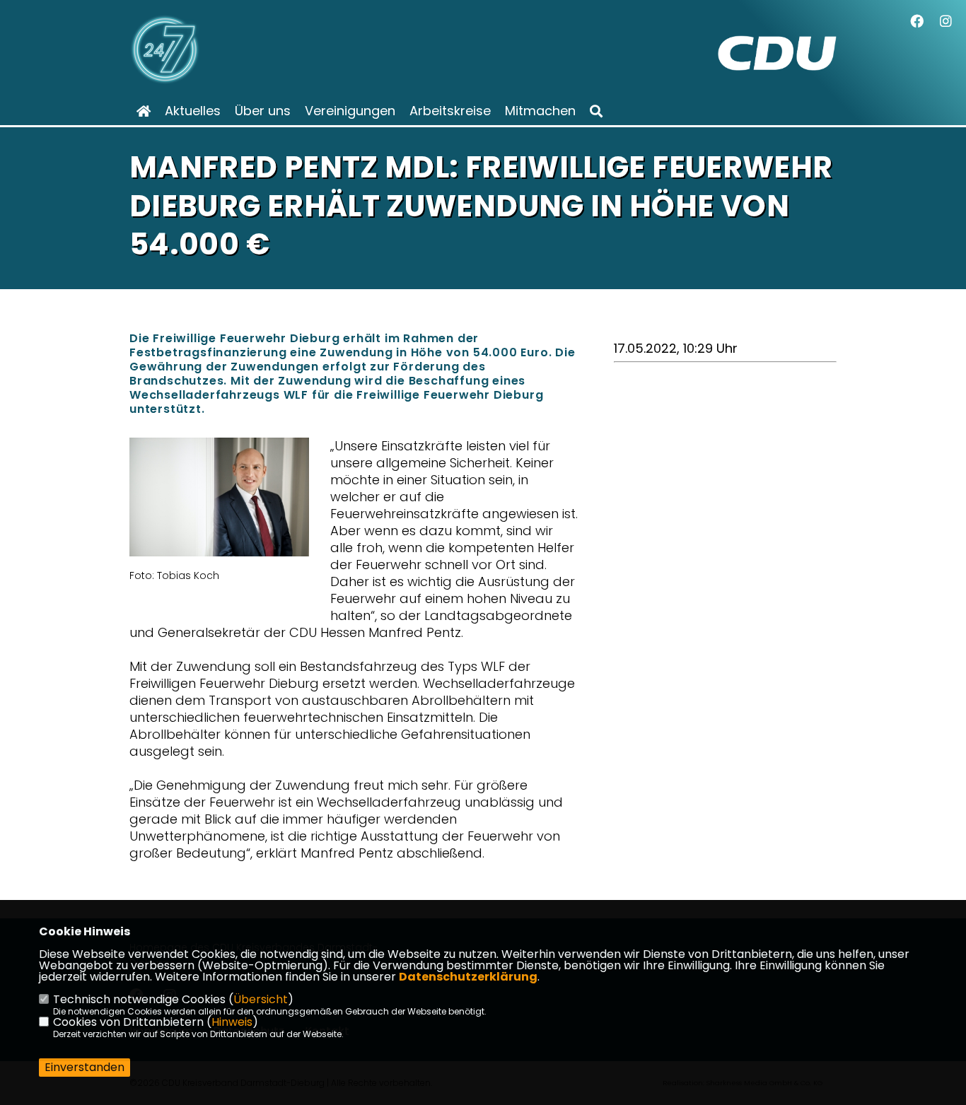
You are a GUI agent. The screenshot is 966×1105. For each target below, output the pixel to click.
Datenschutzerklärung (468, 977)
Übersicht (260, 999)
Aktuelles (193, 111)
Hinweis (231, 1022)
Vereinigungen (350, 111)
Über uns (263, 111)
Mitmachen (540, 111)
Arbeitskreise (450, 111)
